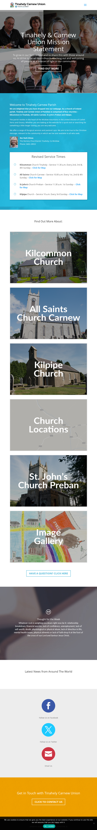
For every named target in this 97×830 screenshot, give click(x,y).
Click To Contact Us (48, 802)
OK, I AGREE (49, 826)
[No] (94, 823)
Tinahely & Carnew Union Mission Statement (48, 42)
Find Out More (48, 68)
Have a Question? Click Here (48, 573)
